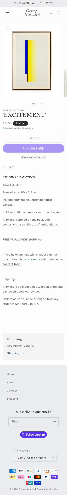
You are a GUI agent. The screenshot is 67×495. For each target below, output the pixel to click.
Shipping (7, 128)
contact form (12, 264)
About (11, 382)
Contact (12, 390)
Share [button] (10, 167)
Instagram (30, 259)
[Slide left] (26, 104)
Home (11, 374)
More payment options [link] (33, 157)
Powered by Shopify (47, 489)
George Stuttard (27, 489)
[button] (7, 13)
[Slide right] (41, 104)
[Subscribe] (54, 421)
